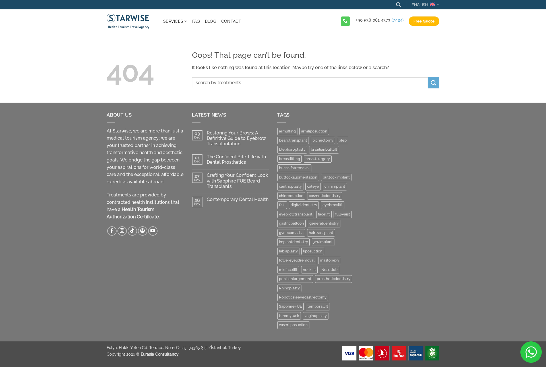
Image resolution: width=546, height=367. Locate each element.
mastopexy (329, 260)
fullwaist (342, 214)
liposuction (312, 251)
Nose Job (329, 270)
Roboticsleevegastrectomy (302, 297)
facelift (324, 214)
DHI (282, 205)
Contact (231, 21)
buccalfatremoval (294, 168)
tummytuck (289, 316)
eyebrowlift (332, 205)
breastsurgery (317, 159)
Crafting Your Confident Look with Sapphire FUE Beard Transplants (237, 181)
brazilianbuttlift (324, 149)
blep (343, 140)
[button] (398, 5)
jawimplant (323, 242)
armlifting (287, 131)
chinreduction (291, 196)
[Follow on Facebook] (112, 231)
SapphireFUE (290, 306)
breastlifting (289, 159)
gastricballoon (291, 223)
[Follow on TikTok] (132, 231)
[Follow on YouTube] (153, 231)
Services (173, 21)
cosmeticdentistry (324, 196)
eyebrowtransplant (296, 214)
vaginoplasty (316, 316)
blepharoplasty (292, 149)
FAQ (196, 21)
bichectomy (323, 140)
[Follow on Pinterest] (142, 231)
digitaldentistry (304, 205)
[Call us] (345, 21)
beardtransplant (293, 140)
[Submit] (433, 82)
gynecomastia (291, 233)
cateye (313, 186)
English (420, 5)
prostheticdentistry (333, 279)
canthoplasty (290, 186)
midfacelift (288, 270)
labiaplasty (288, 251)
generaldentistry (324, 223)
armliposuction (314, 131)
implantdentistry (293, 242)
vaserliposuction (293, 325)
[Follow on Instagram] (122, 231)
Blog (210, 21)
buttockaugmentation (298, 177)
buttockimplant (336, 177)
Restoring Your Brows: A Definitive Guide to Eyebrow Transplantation (236, 138)
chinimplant (334, 186)
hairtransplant (321, 233)
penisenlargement (295, 279)
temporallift (317, 306)
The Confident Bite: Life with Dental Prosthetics (236, 159)
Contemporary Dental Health (237, 199)
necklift (309, 270)
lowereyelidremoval (297, 260)
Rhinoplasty (289, 288)
